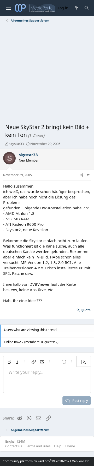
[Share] (82, 175)
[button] (9, 362)
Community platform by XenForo (46, 461)
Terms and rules (38, 446)
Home (70, 446)
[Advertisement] (47, 74)
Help (57, 446)
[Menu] (8, 8)
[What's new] (76, 8)
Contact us (13, 446)
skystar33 (16, 143)
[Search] (86, 8)
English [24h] (15, 441)
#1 (89, 175)
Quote (86, 310)
